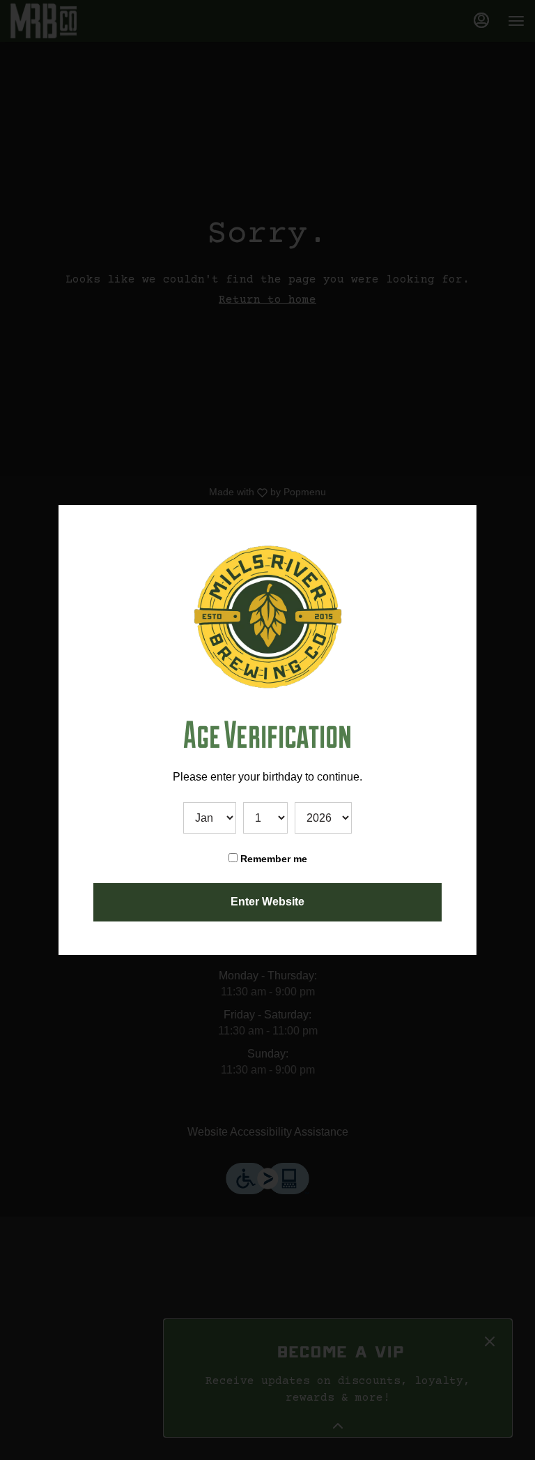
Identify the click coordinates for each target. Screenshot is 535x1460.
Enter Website (267, 902)
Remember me (272, 858)
